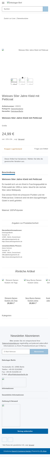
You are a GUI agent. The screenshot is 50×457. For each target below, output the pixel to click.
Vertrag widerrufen (25, 431)
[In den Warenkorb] (4, 26)
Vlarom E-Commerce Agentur (21, 451)
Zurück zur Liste (9, 18)
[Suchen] (45, 9)
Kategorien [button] (6, 316)
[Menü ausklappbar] (3, 1)
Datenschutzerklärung (10, 343)
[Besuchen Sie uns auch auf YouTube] (10, 440)
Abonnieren (39, 352)
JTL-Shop (43, 451)
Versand (21, 139)
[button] (38, 2)
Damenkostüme (17, 109)
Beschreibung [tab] (8, 172)
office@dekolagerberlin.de (18, 374)
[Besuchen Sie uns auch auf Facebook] (4, 440)
